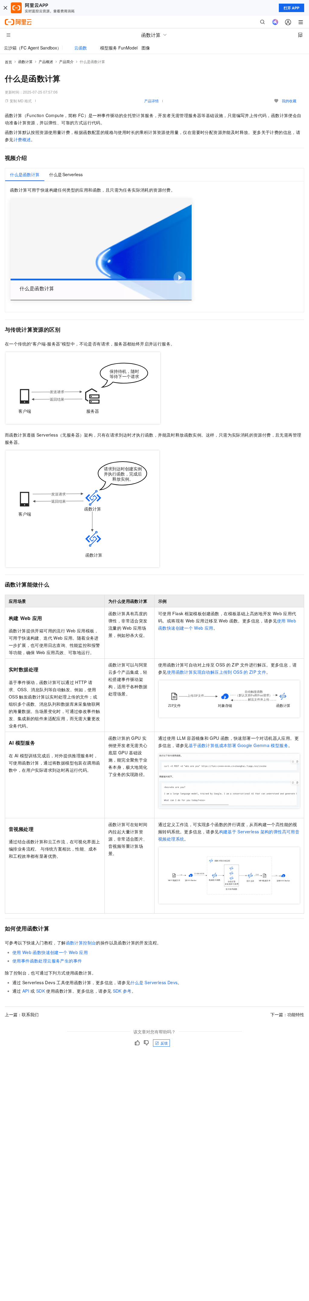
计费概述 (22, 139)
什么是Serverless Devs (153, 982)
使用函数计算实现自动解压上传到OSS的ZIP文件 (216, 672)
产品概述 (46, 61)
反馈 (164, 1042)
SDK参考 (122, 991)
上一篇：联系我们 (22, 1014)
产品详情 (151, 100)
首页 (8, 61)
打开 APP (291, 8)
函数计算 (25, 61)
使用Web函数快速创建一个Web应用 (50, 952)
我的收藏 (289, 100)
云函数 (80, 48)
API (25, 991)
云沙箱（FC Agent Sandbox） (32, 48)
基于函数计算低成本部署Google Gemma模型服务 (238, 745)
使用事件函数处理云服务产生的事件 (47, 961)
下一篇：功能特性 (287, 1014)
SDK (40, 991)
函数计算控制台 (81, 943)
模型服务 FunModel (119, 48)
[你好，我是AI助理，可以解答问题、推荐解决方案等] (275, 22)
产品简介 (66, 61)
